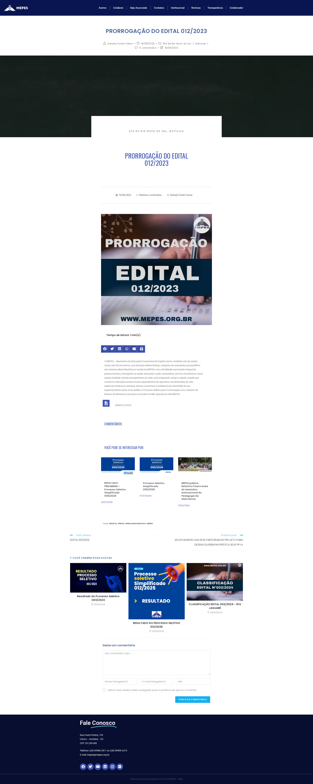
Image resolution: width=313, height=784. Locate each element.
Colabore (118, 7)
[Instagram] (112, 766)
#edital (113, 523)
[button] (104, 349)
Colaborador (236, 7)
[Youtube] (98, 766)
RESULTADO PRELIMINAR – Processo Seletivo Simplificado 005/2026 (115, 489)
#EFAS (121, 523)
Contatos (159, 7)
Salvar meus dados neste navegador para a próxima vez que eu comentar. (152, 690)
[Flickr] (120, 766)
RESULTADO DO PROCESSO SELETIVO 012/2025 (156, 625)
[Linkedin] (105, 766)
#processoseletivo (135, 523)
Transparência (215, 7)
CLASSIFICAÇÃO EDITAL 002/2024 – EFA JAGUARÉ (215, 606)
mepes (150, 523)
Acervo (102, 7)
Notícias (196, 7)
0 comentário (147, 47)
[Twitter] (90, 766)
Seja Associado (138, 7)
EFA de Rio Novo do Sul (177, 43)
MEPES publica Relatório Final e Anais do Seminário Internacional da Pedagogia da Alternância (194, 491)
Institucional (178, 7)
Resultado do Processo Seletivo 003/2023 (98, 598)
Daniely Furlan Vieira (120, 43)
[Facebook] (83, 766)
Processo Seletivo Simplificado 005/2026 (153, 486)
